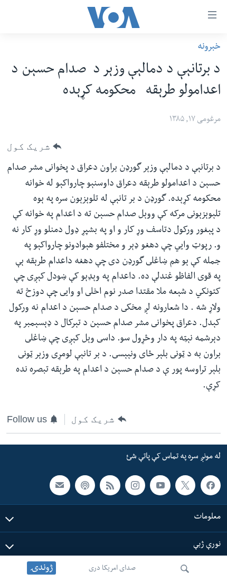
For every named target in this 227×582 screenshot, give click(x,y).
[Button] (34, 146)
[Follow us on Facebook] (211, 485)
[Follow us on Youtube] (160, 485)
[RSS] (110, 485)
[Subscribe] (60, 485)
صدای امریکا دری (112, 569)
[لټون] (185, 569)
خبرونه (209, 47)
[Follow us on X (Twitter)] (185, 485)
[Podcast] (85, 485)
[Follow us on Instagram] (135, 485)
